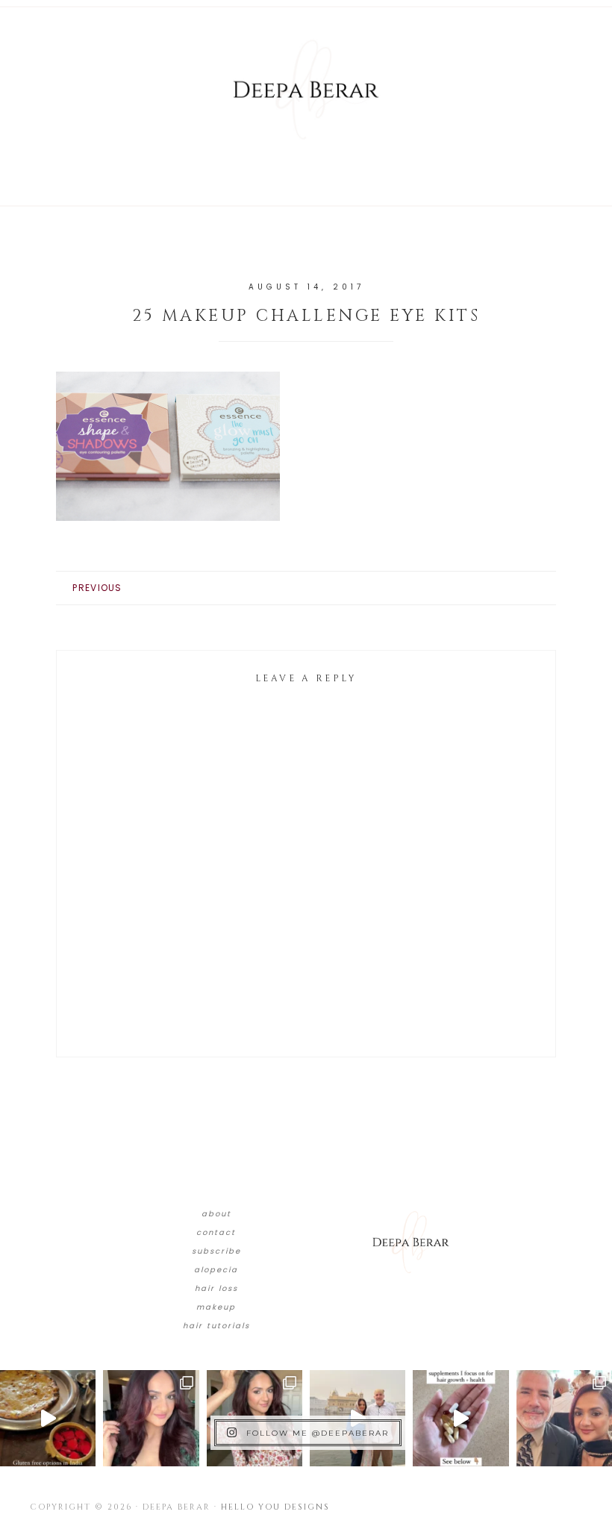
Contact (216, 1232)
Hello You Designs (275, 1507)
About (216, 1213)
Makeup (216, 1307)
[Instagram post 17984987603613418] (564, 1418)
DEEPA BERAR (306, 89)
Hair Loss (216, 1288)
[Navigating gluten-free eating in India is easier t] (48, 1418)
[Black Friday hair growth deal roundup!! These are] (151, 1418)
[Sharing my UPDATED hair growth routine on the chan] (254, 1418)
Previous (97, 587)
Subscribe (216, 1251)
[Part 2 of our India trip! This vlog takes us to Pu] (357, 1418)
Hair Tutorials (216, 1325)
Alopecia (216, 1269)
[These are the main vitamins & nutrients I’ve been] (460, 1418)
